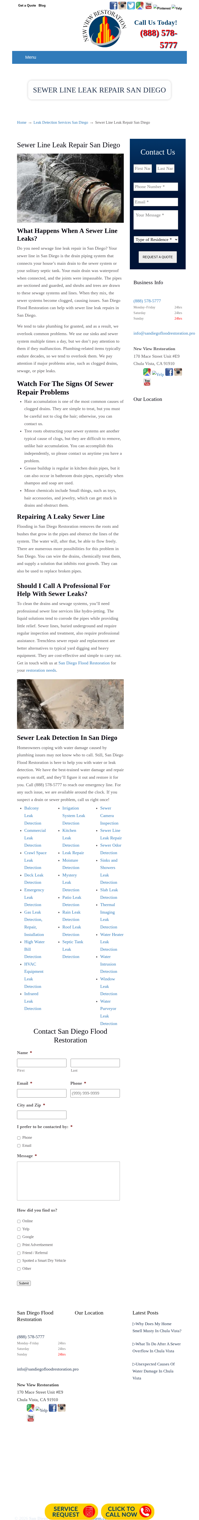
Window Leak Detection (108, 986)
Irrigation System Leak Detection (73, 815)
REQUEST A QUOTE (158, 257)
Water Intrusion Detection (108, 964)
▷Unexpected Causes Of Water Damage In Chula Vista (154, 1371)
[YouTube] (148, 8)
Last (74, 1070)
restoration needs (41, 670)
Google (28, 1237)
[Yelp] (158, 374)
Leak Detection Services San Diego (60, 122)
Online (27, 1221)
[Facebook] (169, 374)
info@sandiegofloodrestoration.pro (164, 333)
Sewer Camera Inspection (109, 815)
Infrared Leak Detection (32, 1001)
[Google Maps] (147, 374)
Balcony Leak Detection (32, 815)
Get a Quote (27, 5)
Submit (24, 1283)
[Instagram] (178, 374)
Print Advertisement (37, 1245)
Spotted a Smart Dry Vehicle (44, 1260)
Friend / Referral (35, 1253)
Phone (27, 1137)
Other (26, 1268)
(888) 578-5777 (147, 300)
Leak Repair (73, 852)
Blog (42, 5)
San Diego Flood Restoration (84, 663)
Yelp (25, 1229)
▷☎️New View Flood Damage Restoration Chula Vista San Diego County (104, 28)
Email (26, 1145)
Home (21, 122)
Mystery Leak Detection (70, 882)
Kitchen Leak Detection (70, 838)
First (21, 1070)
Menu (30, 57)
